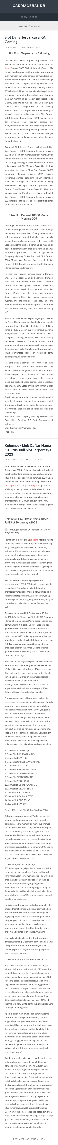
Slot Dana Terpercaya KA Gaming (25, 39)
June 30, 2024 (11, 47)
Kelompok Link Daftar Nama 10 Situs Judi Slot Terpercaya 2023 (28, 449)
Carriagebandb (29, 5)
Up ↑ (43, 1139)
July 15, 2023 (11, 460)
